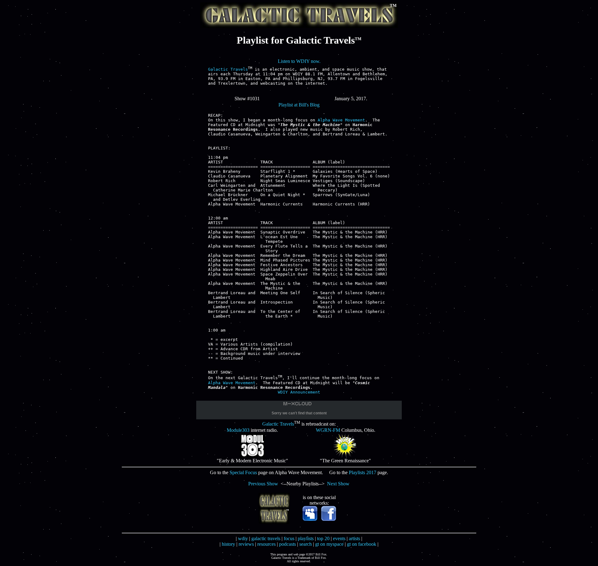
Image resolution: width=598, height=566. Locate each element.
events (339, 538)
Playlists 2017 (362, 472)
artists (354, 538)
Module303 (238, 430)
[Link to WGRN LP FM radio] (345, 456)
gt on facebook (361, 544)
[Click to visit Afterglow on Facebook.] (328, 519)
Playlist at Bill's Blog (299, 104)
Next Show (338, 483)
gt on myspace (329, 544)
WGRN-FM (328, 430)
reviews (246, 544)
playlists (306, 538)
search (305, 544)
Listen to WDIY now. (299, 61)
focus (289, 538)
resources (266, 544)
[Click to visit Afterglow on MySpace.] (309, 519)
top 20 (323, 538)
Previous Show (263, 483)
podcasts (287, 544)
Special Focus (243, 472)
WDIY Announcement (299, 392)
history (228, 544)
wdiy (243, 538)
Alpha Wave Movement (341, 120)
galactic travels (265, 538)
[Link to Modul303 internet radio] (252, 456)
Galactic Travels (228, 69)
